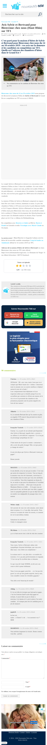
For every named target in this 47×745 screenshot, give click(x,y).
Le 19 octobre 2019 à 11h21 (27, 530)
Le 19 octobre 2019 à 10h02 (27, 467)
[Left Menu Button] (5, 5)
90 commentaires (29, 35)
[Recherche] (40, 14)
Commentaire (5, 658)
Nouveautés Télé (5, 21)
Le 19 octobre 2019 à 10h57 (29, 504)
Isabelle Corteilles (6, 35)
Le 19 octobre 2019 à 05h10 (33, 427)
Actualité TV (14, 21)
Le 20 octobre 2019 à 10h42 (29, 628)
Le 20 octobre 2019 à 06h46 (26, 612)
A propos (34, 732)
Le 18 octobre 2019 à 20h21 (26, 379)
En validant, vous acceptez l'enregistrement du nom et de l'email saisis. (21, 691)
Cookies (4, 743)
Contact (22, 732)
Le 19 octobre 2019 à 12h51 (33, 542)
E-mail (28, 687)
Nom (27, 682)
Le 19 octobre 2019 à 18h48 (25, 589)
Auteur (28, 732)
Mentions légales (14, 732)
